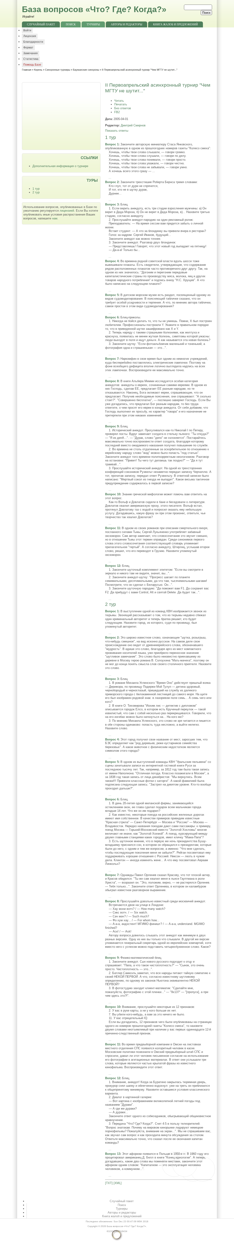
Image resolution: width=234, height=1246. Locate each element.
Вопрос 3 (112, 204)
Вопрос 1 (112, 144)
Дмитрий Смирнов (133, 125)
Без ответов (122, 108)
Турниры (93, 24)
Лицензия (29, 36)
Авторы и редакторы (126, 24)
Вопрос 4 (112, 261)
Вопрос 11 (112, 528)
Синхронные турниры (57, 69)
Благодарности (33, 41)
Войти (27, 30)
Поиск (71, 24)
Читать (119, 100)
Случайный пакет (41, 24)
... (110, 177)
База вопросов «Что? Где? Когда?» (94, 9)
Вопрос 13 (112, 1153)
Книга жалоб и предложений (175, 24)
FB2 (117, 112)
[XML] (118, 1183)
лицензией (67, 210)
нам (54, 218)
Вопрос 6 (112, 317)
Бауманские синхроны (86, 69)
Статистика (30, 59)
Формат (28, 47)
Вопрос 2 (112, 182)
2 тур (36, 192)
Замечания (30, 53)
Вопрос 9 (112, 426)
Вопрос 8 (112, 381)
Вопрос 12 (112, 565)
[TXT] (109, 1183)
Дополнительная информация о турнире (60, 166)
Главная (26, 69)
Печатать (120, 104)
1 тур (36, 188)
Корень (38, 69)
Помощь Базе (32, 64)
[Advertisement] (61, 116)
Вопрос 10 (112, 494)
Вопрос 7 (112, 358)
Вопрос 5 (112, 295)
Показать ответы (116, 130)
